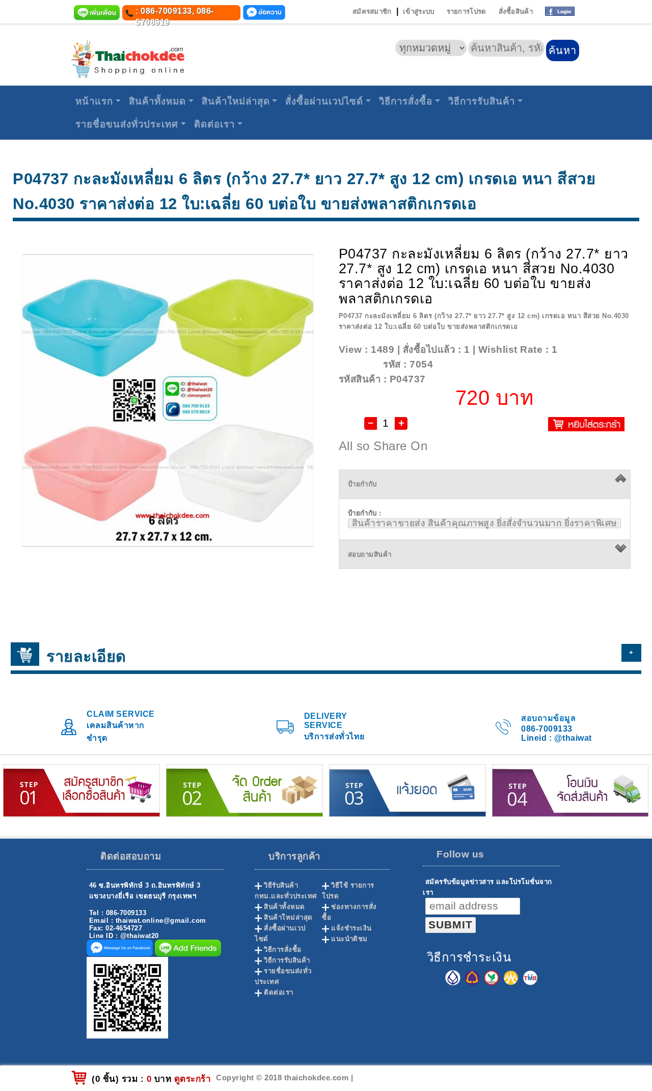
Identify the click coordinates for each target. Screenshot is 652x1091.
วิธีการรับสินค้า (481, 101)
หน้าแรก (94, 101)
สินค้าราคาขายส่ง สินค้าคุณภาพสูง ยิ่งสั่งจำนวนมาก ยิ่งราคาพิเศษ (484, 523)
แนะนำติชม (349, 939)
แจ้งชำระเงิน (351, 928)
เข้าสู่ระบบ (418, 11)
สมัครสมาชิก (372, 11)
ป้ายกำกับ (362, 484)
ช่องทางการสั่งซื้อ (349, 912)
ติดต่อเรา (214, 124)
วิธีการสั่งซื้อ (405, 101)
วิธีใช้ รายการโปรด (348, 890)
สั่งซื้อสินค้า (516, 11)
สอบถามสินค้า (370, 554)
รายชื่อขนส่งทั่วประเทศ (126, 124)
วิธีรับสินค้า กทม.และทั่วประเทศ (286, 890)
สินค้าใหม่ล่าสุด (236, 101)
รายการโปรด (466, 11)
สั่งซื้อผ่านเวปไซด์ (324, 101)
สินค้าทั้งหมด (157, 101)
